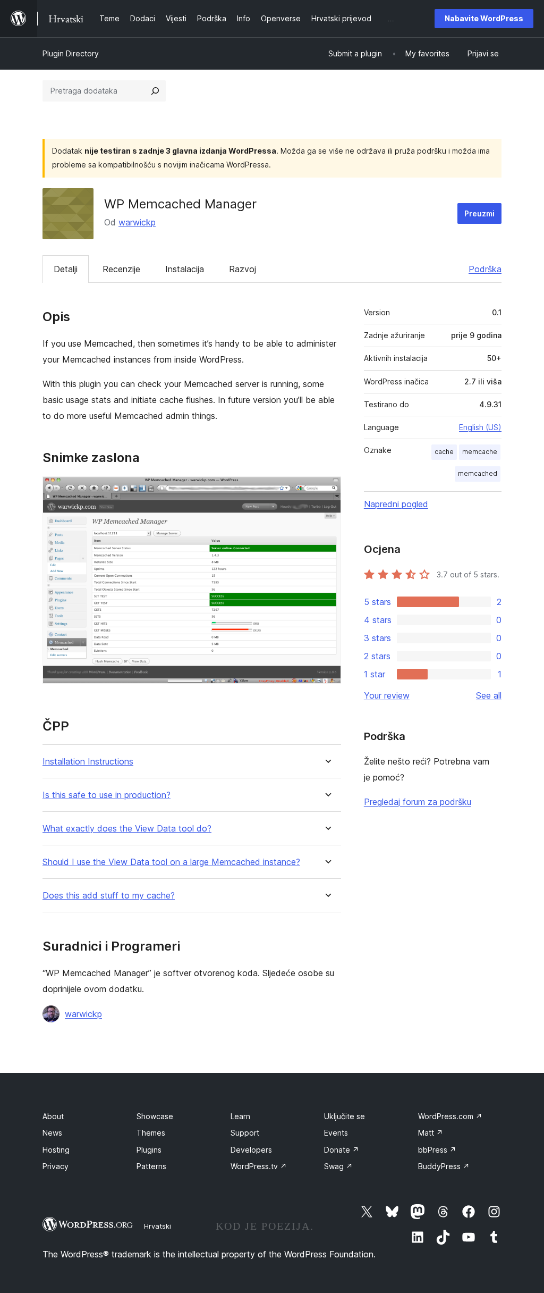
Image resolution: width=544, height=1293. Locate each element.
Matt (430, 1132)
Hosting (56, 1149)
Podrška (485, 269)
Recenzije (121, 269)
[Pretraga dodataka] (155, 91)
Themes (151, 1132)
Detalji (66, 269)
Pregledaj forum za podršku (417, 801)
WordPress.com (450, 1116)
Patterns (151, 1166)
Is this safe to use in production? (106, 795)
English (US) (480, 427)
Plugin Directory (70, 53)
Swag (338, 1166)
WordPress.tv (259, 1166)
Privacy (55, 1166)
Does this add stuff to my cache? (108, 896)
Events (336, 1132)
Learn (240, 1116)
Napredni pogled (396, 504)
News (52, 1132)
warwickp (137, 222)
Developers (251, 1149)
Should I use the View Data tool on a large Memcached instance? (171, 862)
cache (444, 452)
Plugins (149, 1149)
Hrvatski (157, 1226)
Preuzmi (479, 213)
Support (245, 1132)
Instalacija (184, 269)
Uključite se (344, 1116)
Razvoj (242, 269)
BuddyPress (444, 1166)
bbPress (437, 1149)
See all (489, 695)
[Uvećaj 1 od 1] (326, 490)
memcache (479, 452)
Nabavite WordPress (484, 18)
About (53, 1116)
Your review (387, 695)
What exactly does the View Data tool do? (126, 829)
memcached (477, 473)
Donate (341, 1149)
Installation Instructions (87, 762)
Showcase (155, 1116)
